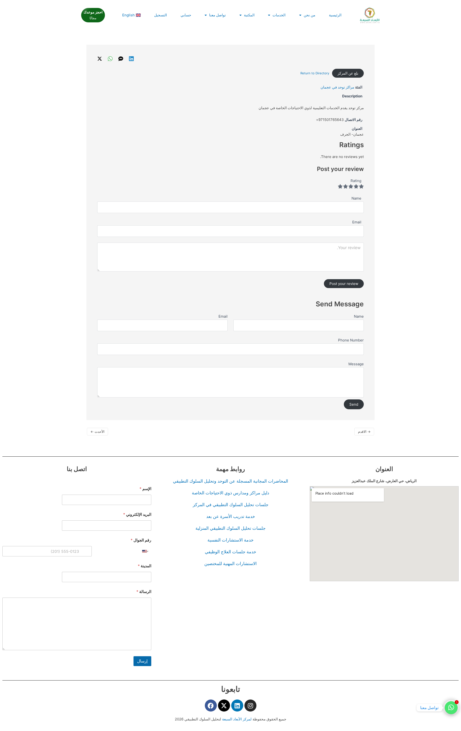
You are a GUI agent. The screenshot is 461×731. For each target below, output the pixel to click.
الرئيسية (335, 15)
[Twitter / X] (99, 58)
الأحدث (97, 431)
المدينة (144, 566)
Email (223, 316)
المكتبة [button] (249, 15)
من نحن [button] (309, 15)
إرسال (142, 661)
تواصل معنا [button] (217, 15)
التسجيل (160, 15)
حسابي (186, 15)
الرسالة (143, 591)
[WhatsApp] (110, 58)
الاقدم (364, 431)
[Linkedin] (131, 58)
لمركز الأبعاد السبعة (237, 719)
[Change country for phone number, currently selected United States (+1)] (145, 551)
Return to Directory (314, 73)
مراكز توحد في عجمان (337, 87)
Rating (356, 180)
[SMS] (120, 58)
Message (356, 364)
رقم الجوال (141, 540)
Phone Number (351, 340)
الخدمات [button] (279, 15)
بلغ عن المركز (348, 73)
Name (359, 316)
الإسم (145, 488)
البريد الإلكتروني (137, 514)
